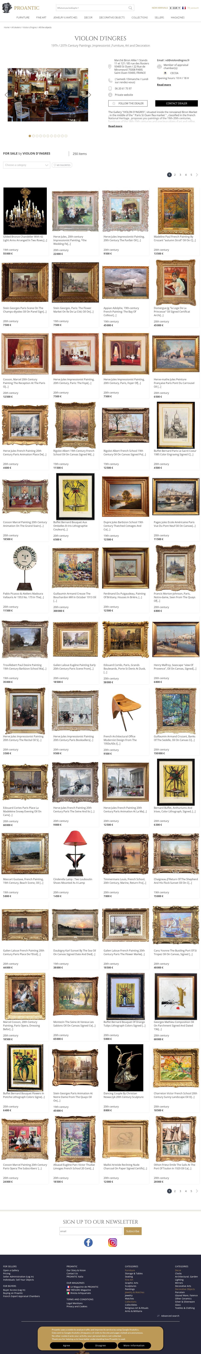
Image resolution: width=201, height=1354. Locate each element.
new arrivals (160, 7)
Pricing (6, 1273)
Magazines (178, 17)
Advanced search (170, 1315)
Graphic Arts (131, 1282)
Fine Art (41, 17)
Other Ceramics (183, 1298)
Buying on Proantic (13, 1293)
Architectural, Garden (186, 1276)
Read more (164, 84)
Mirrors (179, 1282)
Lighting (179, 1279)
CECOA (174, 73)
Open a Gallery (11, 1270)
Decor (88, 17)
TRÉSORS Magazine (81, 1289)
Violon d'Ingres (30, 27)
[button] (62, 165)
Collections (140, 17)
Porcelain (180, 1292)
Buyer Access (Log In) (14, 1289)
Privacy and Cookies (77, 1306)
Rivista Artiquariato (81, 1293)
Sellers (159, 17)
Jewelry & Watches (65, 17)
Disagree (100, 1345)
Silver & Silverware (185, 1301)
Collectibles (131, 1304)
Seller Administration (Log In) (18, 1276)
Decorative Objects (112, 17)
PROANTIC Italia (75, 1276)
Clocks (178, 1273)
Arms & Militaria (133, 1311)
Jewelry (129, 1295)
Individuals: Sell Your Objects (18, 1279)
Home (6, 27)
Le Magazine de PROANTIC (84, 1286)
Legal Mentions (75, 1303)
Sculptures (130, 1285)
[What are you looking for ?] (130, 8)
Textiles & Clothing (185, 1307)
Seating (129, 1276)
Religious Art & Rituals (136, 1307)
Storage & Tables (134, 1273)
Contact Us (72, 1273)
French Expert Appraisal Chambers (21, 1296)
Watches (129, 1298)
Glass (178, 1304)
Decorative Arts (183, 1285)
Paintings (130, 1289)
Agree (66, 1345)
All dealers (16, 27)
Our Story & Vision (76, 1270)
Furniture (22, 17)
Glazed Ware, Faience (186, 1295)
